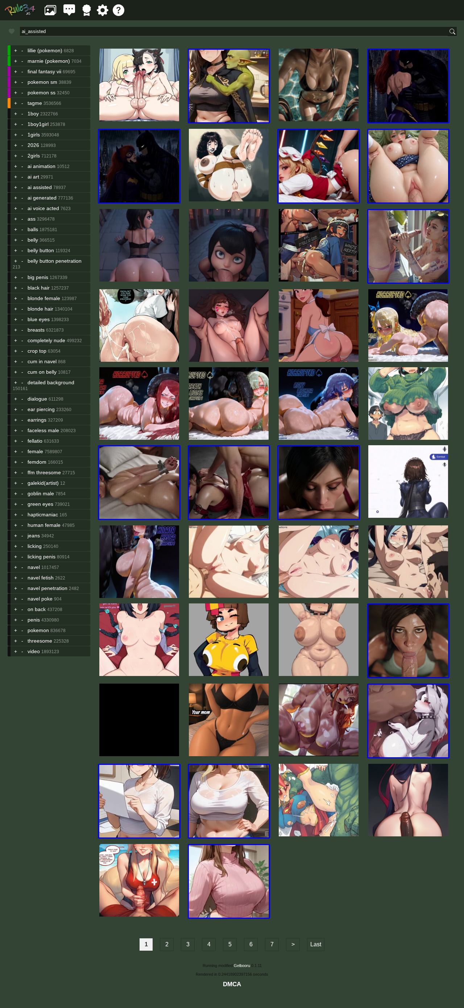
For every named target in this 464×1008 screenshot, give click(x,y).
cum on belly (42, 372)
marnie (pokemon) (49, 61)
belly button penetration (55, 261)
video (34, 651)
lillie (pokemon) (45, 50)
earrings (37, 420)
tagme (35, 103)
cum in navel (42, 361)
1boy (33, 113)
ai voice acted (43, 208)
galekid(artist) (43, 483)
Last (315, 944)
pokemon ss (41, 92)
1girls (34, 135)
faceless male (43, 430)
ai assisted (40, 187)
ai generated (42, 198)
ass (32, 219)
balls (33, 229)
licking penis (41, 557)
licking (35, 546)
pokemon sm (42, 82)
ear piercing (41, 409)
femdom (37, 462)
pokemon (38, 630)
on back (37, 609)
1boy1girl (38, 124)
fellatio (35, 441)
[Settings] (102, 14)
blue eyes (39, 319)
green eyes (40, 504)
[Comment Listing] (69, 14)
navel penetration (47, 588)
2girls (34, 156)
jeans (34, 535)
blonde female (44, 298)
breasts (36, 330)
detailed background (51, 382)
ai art (33, 177)
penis (34, 620)
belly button (41, 250)
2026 (33, 145)
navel (34, 567)
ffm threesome (44, 472)
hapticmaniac (43, 514)
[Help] (118, 14)
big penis (38, 277)
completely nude (46, 340)
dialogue (37, 399)
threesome (40, 641)
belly (33, 240)
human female (44, 525)
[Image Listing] (50, 14)
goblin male (41, 493)
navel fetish (41, 578)
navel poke (40, 599)
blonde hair (40, 309)
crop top (37, 351)
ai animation (41, 166)
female (35, 451)
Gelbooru (242, 965)
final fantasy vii (44, 71)
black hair (39, 288)
